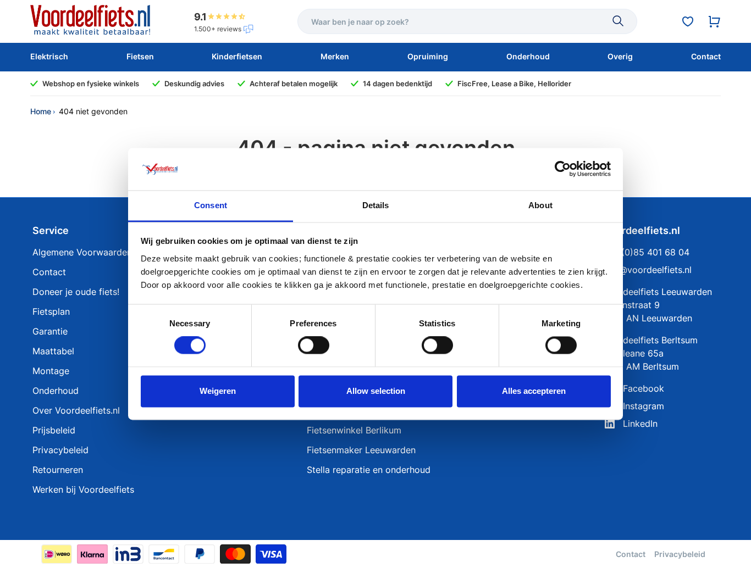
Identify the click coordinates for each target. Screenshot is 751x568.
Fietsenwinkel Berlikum (354, 430)
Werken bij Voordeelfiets (83, 489)
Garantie (50, 331)
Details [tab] (375, 205)
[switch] (313, 345)
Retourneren (57, 469)
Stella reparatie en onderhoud (368, 469)
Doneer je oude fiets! (75, 291)
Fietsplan (51, 311)
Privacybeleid (60, 449)
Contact (49, 271)
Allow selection (375, 391)
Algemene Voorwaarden (82, 252)
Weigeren (218, 391)
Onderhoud (55, 390)
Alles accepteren (534, 391)
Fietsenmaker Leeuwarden (361, 449)
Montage (50, 370)
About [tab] (540, 205)
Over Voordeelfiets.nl (76, 410)
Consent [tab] (210, 205)
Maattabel (53, 351)
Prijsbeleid (53, 430)
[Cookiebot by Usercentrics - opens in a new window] (563, 169)
